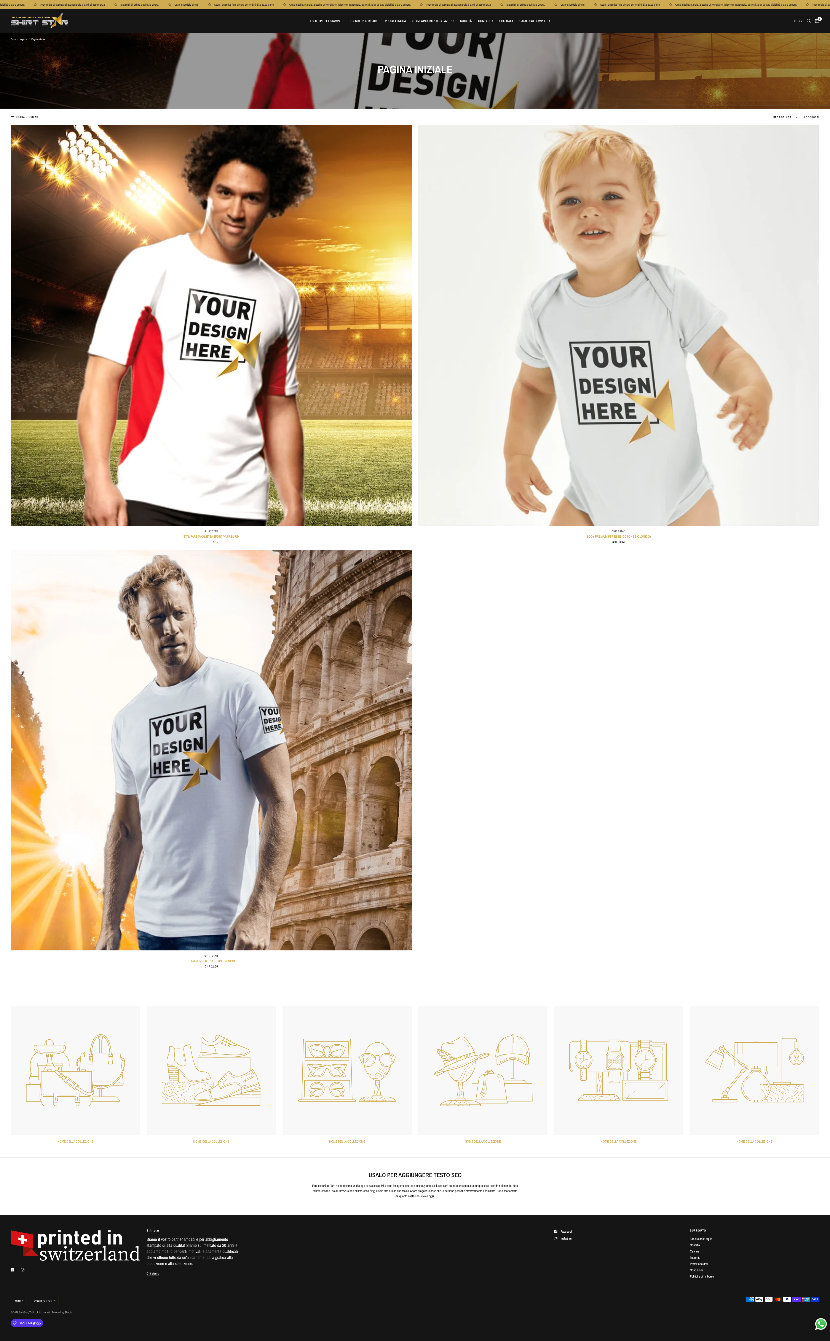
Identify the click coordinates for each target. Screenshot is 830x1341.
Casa (13, 39)
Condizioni (696, 1270)
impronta (695, 1257)
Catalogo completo (534, 21)
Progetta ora (395, 21)
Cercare (694, 1251)
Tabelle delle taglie (701, 1239)
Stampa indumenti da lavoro (433, 21)
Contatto (485, 21)
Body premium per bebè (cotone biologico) (619, 536)
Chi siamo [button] (153, 1273)
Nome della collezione (75, 1141)
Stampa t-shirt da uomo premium (211, 961)
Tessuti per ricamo (364, 21)
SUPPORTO (698, 1230)
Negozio (23, 39)
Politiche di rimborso (702, 1276)
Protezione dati (699, 1264)
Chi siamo (506, 21)
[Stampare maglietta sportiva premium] (211, 325)
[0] (816, 21)
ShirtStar (211, 531)
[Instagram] (25, 1270)
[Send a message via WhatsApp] (821, 1324)
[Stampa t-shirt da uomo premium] (211, 750)
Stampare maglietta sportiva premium (211, 536)
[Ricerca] (808, 21)
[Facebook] (15, 1270)
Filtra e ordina (27, 117)
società (466, 21)
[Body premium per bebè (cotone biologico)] (618, 325)
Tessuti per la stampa (324, 21)
